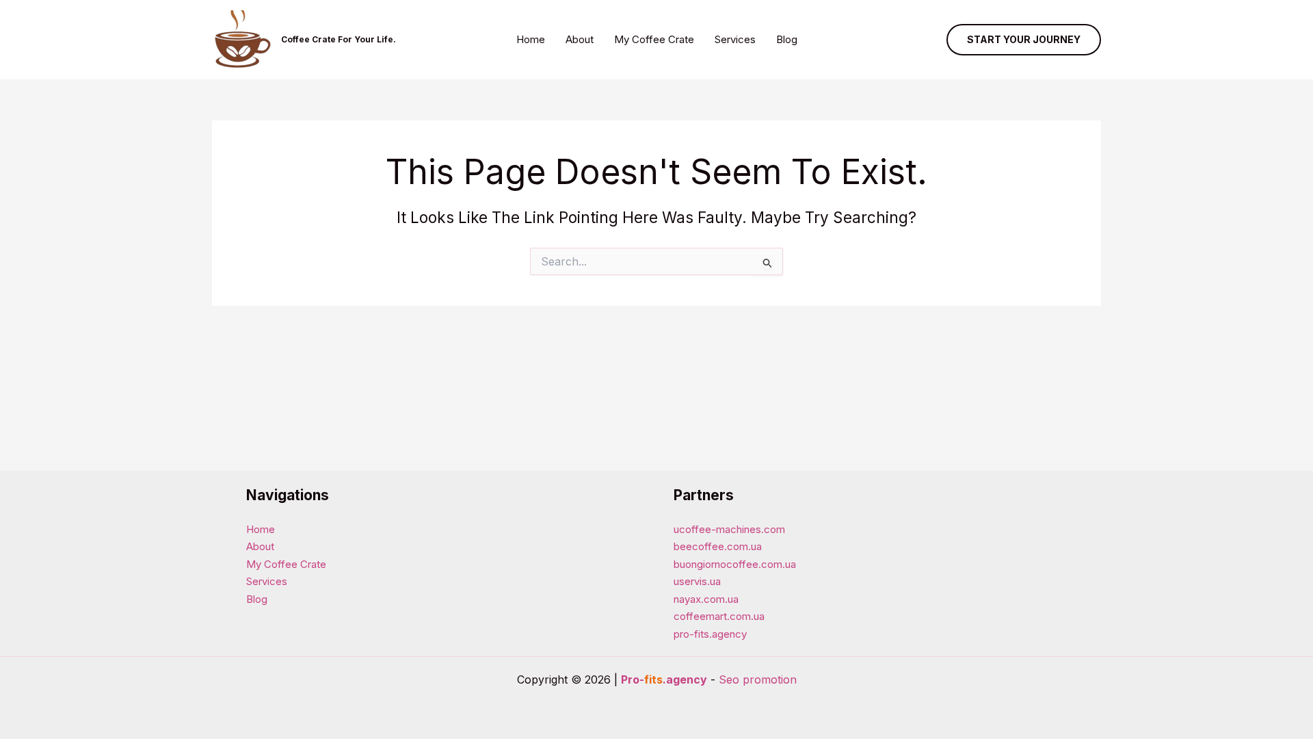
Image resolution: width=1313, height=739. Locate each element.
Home (530, 39)
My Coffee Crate (654, 39)
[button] (1023, 39)
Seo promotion (758, 679)
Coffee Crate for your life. (338, 39)
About (580, 39)
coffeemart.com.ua (719, 616)
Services (735, 39)
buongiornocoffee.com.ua (735, 564)
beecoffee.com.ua (718, 546)
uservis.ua (697, 581)
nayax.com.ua (706, 599)
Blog (786, 39)
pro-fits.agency (710, 633)
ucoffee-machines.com (729, 529)
